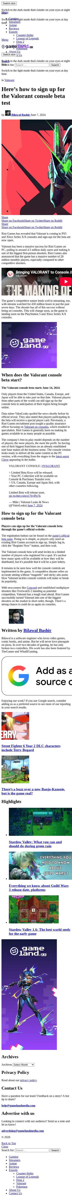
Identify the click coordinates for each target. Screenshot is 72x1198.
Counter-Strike (24, 35)
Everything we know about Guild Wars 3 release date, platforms (38, 888)
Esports (13, 31)
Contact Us (15, 1193)
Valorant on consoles (36, 426)
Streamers (14, 21)
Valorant (21, 1183)
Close (4, 1146)
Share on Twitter (33, 220)
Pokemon (21, 1186)
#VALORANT (51, 466)
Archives (6, 1064)
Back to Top (8, 1143)
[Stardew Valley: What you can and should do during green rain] (40, 822)
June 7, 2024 (35, 505)
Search (55, 65)
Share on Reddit (52, 220)
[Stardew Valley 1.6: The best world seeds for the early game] (40, 909)
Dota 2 (20, 41)
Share (4, 217)
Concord (32, 587)
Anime (13, 25)
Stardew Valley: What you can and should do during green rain (35, 844)
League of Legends (27, 38)
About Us (14, 51)
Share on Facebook (12, 220)
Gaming (13, 18)
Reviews (14, 28)
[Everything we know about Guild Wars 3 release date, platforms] (40, 866)
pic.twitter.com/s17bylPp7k (25, 495)
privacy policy (28, 1080)
